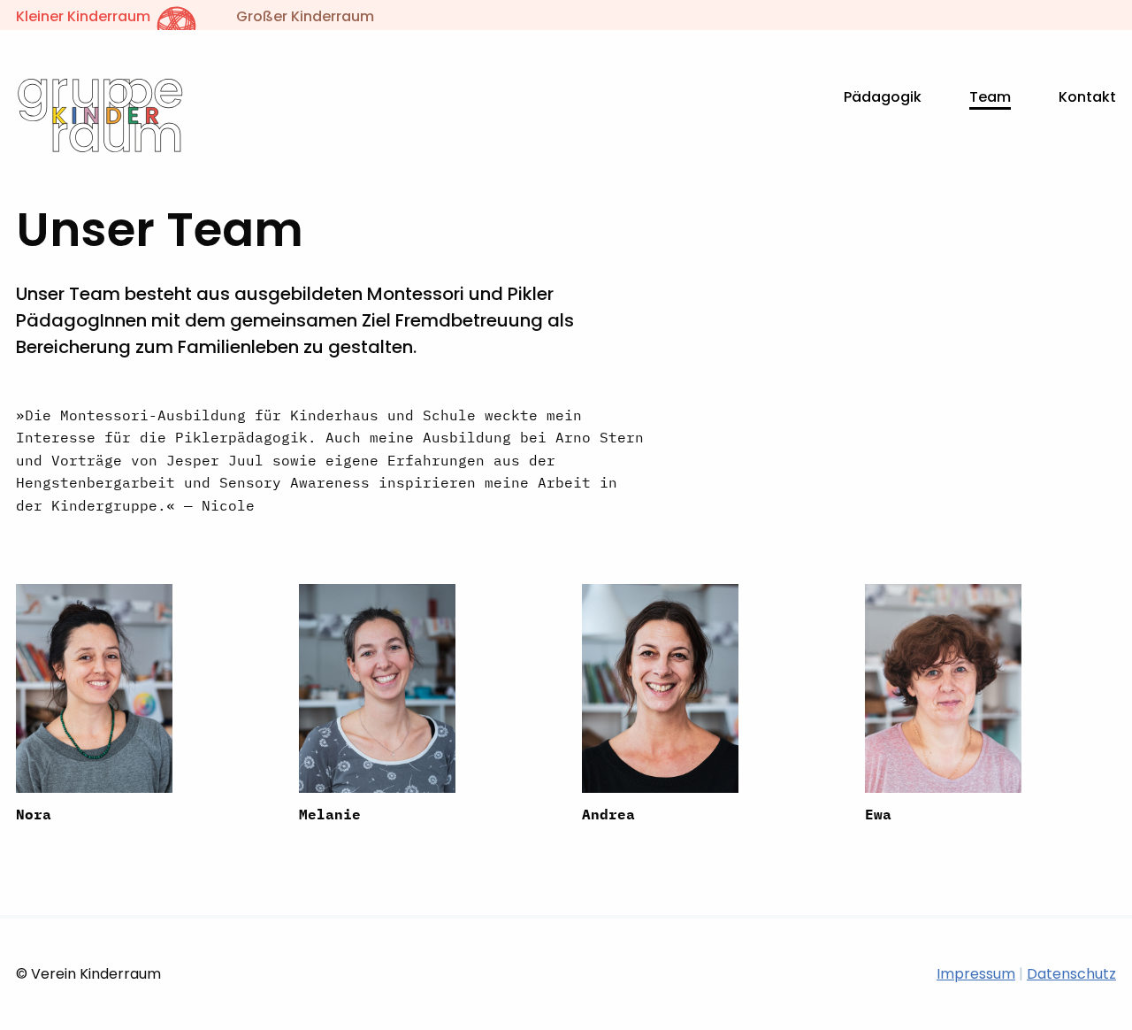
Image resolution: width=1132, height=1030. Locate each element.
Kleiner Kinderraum (85, 16)
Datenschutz (1071, 974)
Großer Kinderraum (305, 16)
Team (990, 97)
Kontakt (1087, 97)
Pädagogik (883, 97)
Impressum (976, 974)
